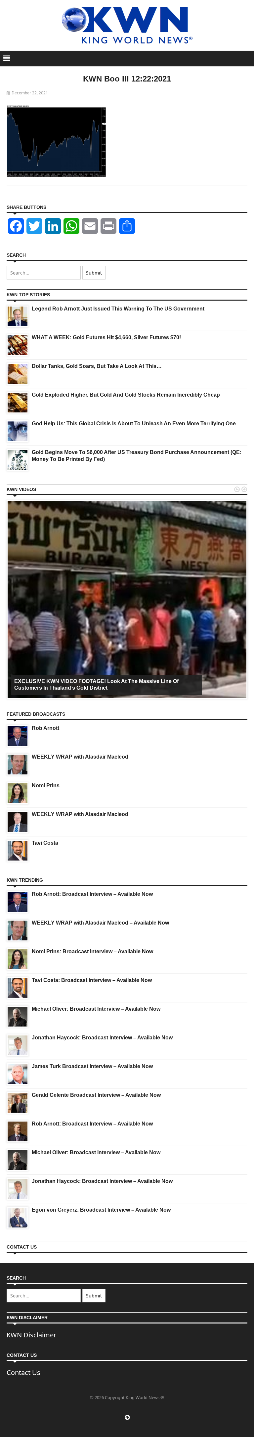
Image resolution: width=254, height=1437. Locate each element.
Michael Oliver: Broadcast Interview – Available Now (96, 1009)
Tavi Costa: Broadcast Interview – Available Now (92, 980)
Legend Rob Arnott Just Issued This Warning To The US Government (118, 308)
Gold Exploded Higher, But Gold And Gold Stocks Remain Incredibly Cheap (126, 395)
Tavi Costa (45, 843)
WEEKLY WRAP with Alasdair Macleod (80, 757)
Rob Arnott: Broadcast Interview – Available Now (92, 894)
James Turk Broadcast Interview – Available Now (92, 1066)
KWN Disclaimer (31, 1334)
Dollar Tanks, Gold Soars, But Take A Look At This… (97, 366)
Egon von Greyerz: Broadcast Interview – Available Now (101, 1210)
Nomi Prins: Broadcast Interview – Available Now (92, 951)
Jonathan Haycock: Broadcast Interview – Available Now (102, 1037)
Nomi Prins (46, 785)
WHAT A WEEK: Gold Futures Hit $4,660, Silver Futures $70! (106, 337)
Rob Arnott (45, 728)
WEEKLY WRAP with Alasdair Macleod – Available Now (100, 923)
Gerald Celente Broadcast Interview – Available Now (96, 1095)
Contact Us (23, 1372)
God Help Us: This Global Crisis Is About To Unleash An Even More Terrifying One (134, 423)
